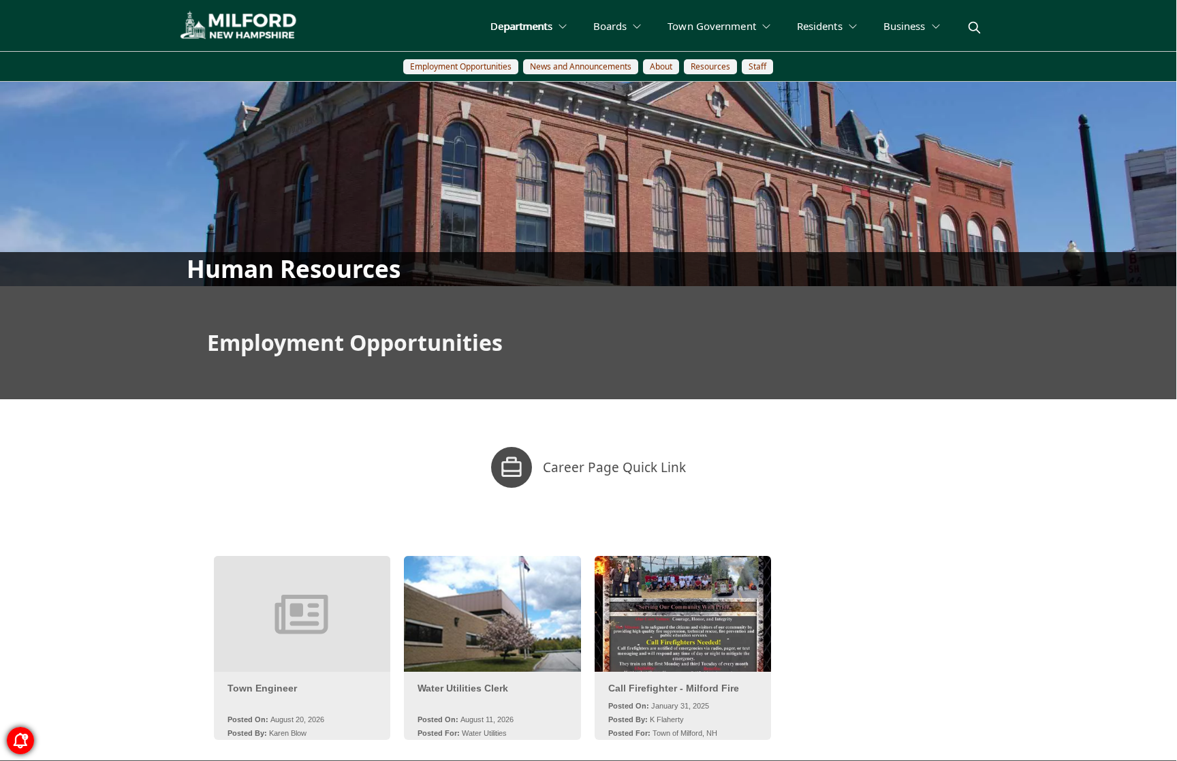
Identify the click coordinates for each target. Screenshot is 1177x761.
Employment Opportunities (461, 66)
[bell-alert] (20, 740)
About (661, 66)
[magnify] (974, 28)
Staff (757, 66)
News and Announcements (580, 66)
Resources (710, 66)
